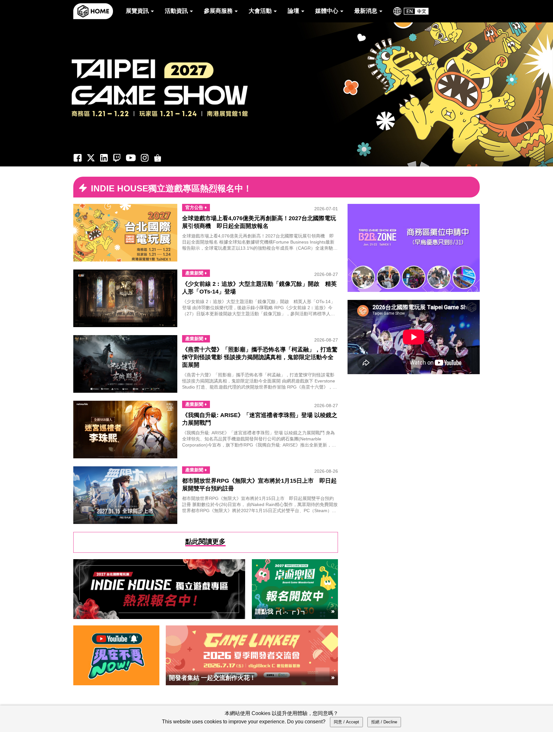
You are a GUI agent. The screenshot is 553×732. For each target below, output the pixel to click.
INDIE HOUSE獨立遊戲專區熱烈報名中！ (171, 188)
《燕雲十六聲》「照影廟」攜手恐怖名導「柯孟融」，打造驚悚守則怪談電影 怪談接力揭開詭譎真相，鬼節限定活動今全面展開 (260, 357)
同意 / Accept (346, 722)
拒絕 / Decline (384, 722)
